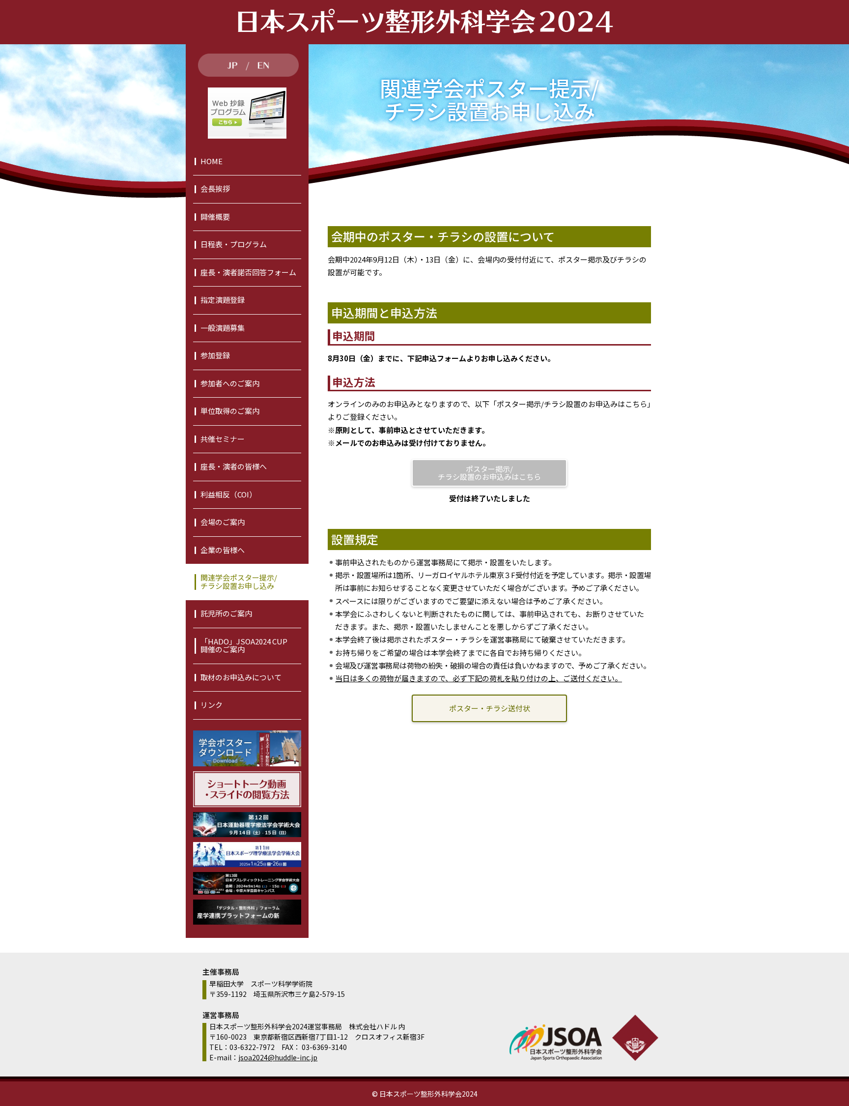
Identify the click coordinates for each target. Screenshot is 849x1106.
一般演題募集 (222, 327)
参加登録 (215, 355)
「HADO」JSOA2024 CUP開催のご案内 (243, 645)
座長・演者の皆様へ (233, 466)
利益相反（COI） (228, 494)
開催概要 (215, 216)
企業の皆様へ (222, 550)
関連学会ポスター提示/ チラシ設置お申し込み (238, 581)
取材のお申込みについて (241, 677)
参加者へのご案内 (229, 383)
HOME (211, 161)
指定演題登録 (222, 299)
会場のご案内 (222, 522)
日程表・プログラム (233, 244)
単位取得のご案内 (229, 411)
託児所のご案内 (226, 613)
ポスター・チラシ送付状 (489, 708)
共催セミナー (222, 439)
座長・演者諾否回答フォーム (248, 272)
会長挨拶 (215, 188)
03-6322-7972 (252, 1047)
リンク (211, 704)
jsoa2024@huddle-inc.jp (277, 1057)
